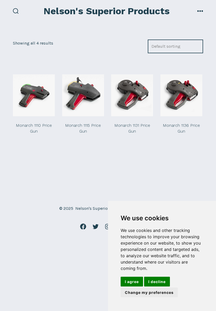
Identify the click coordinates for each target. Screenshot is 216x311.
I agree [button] (132, 281)
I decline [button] (157, 281)
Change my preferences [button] (149, 292)
